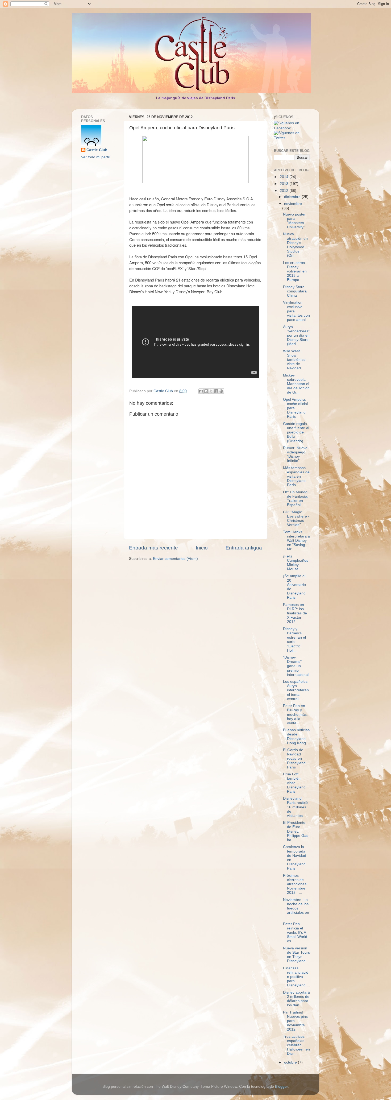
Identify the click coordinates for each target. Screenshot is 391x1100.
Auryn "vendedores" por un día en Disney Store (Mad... (296, 335)
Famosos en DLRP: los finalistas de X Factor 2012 (295, 613)
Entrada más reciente (153, 548)
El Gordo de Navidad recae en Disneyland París (294, 758)
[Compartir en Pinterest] (221, 391)
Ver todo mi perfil (95, 157)
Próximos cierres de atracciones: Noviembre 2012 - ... (295, 884)
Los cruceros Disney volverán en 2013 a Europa (295, 271)
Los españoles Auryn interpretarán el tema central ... (296, 690)
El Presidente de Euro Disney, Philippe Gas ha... (295, 831)
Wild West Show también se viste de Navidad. (294, 359)
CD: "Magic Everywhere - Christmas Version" (296, 518)
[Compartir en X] (211, 391)
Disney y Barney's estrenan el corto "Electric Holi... (294, 639)
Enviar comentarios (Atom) (175, 559)
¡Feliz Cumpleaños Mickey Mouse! (295, 562)
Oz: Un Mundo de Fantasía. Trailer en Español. (295, 498)
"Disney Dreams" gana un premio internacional (296, 666)
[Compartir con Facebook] (216, 391)
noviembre (293, 204)
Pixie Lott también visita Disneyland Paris (294, 782)
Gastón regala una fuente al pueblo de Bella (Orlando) (296, 432)
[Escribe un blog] (206, 391)
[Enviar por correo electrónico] (201, 391)
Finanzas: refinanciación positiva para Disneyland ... (296, 976)
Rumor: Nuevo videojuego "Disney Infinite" (295, 454)
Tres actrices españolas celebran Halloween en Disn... (296, 1045)
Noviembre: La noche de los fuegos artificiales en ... (296, 908)
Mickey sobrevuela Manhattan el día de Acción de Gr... (296, 384)
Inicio (202, 548)
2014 (284, 177)
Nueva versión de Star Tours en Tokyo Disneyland (296, 954)
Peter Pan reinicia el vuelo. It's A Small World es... (295, 932)
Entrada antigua (244, 548)
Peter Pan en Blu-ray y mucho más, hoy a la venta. (295, 714)
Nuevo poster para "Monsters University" (294, 220)
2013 (284, 184)
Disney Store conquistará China (295, 291)
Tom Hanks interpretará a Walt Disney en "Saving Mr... (296, 540)
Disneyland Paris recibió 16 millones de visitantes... (295, 807)
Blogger (281, 1087)
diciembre (293, 197)
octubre (291, 1062)
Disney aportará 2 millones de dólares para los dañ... (296, 998)
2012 (284, 191)
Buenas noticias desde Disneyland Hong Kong (296, 736)
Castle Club (96, 150)
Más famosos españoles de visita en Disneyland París (296, 476)
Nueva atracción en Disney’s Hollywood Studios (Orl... (295, 245)
